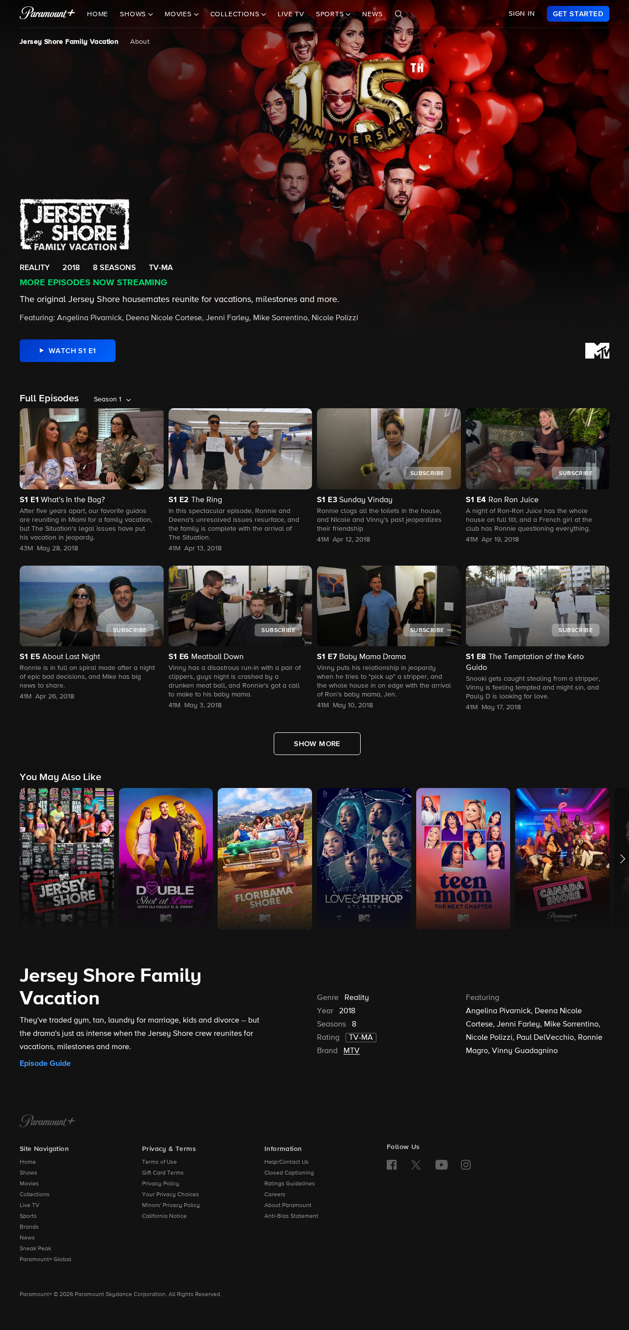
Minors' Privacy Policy (171, 1206)
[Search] (399, 14)
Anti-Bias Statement (291, 1216)
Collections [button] (236, 14)
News (372, 14)
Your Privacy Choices (170, 1195)
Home (97, 14)
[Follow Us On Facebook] (392, 1165)
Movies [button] (179, 14)
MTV (351, 1051)
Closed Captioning (289, 1173)
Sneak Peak (35, 1249)
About (139, 41)
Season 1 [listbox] (107, 399)
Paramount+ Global (45, 1260)
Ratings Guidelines (289, 1184)
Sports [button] (331, 14)
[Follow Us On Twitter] (416, 1164)
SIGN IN (522, 13)
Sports (28, 1216)
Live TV (291, 14)
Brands (29, 1227)
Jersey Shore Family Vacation (69, 41)
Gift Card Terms (163, 1173)
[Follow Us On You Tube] (441, 1165)
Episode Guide (45, 1063)
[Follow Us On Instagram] (466, 1165)
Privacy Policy (160, 1184)
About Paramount (288, 1206)
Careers (275, 1195)
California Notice (164, 1216)
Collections (35, 1195)
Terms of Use (159, 1162)
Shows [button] (134, 14)
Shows (28, 1173)
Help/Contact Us (286, 1162)
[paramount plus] (47, 13)
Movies (29, 1184)
